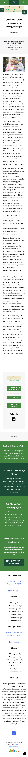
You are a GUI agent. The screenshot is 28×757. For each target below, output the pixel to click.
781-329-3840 (15, 591)
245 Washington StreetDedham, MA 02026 (14, 582)
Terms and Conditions (14, 746)
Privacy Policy (17, 744)
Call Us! (14, 397)
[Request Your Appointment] (14, 2)
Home (11, 45)
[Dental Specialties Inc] (14, 10)
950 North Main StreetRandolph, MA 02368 (14, 634)
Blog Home (14, 436)
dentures (14, 96)
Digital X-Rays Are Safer (14, 446)
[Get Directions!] (4, 2)
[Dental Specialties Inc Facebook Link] (13, 420)
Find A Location (14, 405)
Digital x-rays (8, 451)
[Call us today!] (23, 2)
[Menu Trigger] (24, 12)
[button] (2, 10)
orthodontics (7, 481)
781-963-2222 (14, 642)
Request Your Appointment (14, 388)
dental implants (10, 517)
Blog (15, 30)
